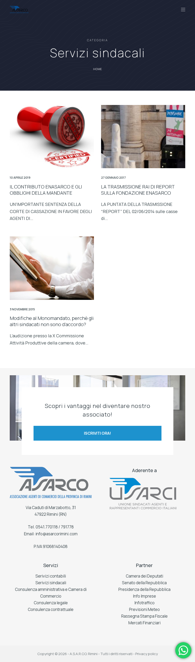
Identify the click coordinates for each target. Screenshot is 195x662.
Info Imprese (144, 596)
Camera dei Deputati (144, 576)
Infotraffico (144, 602)
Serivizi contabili (50, 576)
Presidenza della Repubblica (144, 589)
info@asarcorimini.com (56, 534)
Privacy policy (146, 653)
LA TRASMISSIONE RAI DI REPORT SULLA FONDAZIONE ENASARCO (138, 189)
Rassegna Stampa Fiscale (144, 616)
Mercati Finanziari (144, 623)
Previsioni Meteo (144, 609)
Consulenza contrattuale (50, 609)
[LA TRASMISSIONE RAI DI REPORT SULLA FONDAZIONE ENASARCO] (143, 136)
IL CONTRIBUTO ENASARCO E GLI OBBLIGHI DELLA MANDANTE (46, 189)
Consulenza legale (51, 602)
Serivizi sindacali (50, 582)
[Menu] (183, 9)
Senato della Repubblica (144, 582)
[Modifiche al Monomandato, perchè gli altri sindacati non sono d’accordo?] (52, 268)
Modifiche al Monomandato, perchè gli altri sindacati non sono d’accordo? (52, 321)
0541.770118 (47, 527)
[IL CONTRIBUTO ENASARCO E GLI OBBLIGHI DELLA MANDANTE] (52, 136)
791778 (67, 527)
